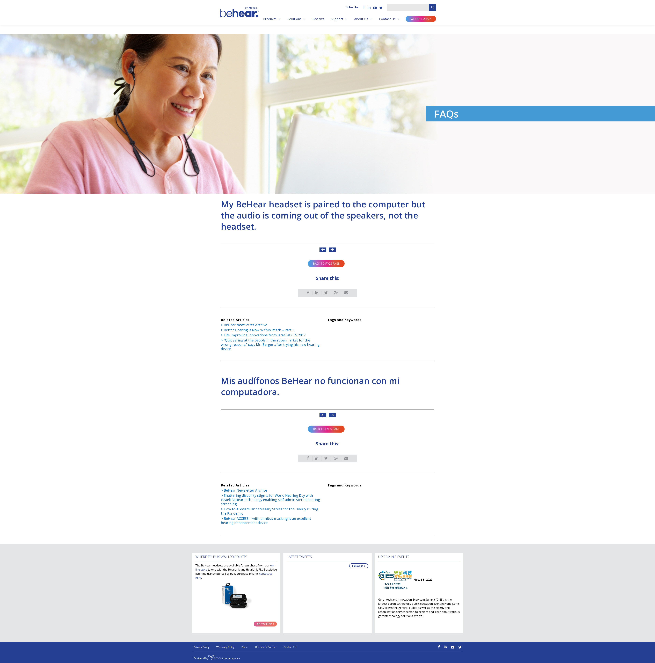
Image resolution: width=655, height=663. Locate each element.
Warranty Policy (225, 647)
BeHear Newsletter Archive (245, 325)
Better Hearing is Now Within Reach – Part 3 (259, 330)
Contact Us (387, 18)
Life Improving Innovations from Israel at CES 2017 (264, 335)
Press (244, 647)
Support (337, 18)
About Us (361, 18)
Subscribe (352, 7)
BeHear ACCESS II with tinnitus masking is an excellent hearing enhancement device (266, 520)
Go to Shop (264, 624)
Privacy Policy (201, 647)
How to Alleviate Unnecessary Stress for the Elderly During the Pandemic (269, 511)
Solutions (294, 18)
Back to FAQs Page (326, 263)
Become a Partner (266, 647)
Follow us (357, 565)
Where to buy (421, 19)
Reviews (318, 18)
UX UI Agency (232, 658)
